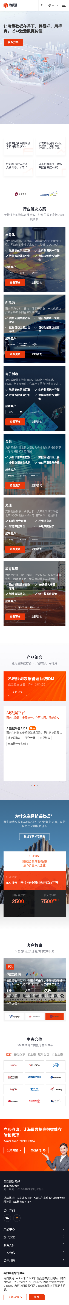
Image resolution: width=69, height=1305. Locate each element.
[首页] (10, 5)
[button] (31, 785)
